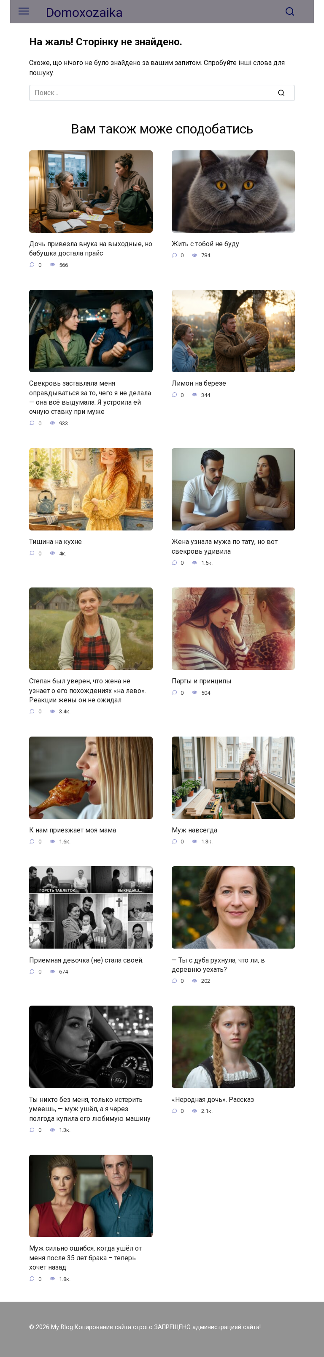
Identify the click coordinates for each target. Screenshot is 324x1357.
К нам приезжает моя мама (72, 830)
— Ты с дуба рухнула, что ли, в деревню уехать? (218, 964)
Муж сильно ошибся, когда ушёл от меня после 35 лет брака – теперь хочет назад (85, 1257)
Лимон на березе (199, 383)
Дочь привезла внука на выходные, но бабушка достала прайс (90, 248)
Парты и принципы (202, 681)
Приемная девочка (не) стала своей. (86, 960)
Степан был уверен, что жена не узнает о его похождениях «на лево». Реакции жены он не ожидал (87, 690)
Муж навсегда (194, 830)
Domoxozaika (84, 12)
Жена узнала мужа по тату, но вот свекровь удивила (225, 546)
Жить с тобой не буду (205, 244)
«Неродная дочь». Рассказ (213, 1099)
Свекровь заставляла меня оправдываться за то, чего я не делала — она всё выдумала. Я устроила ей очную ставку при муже (90, 397)
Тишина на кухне (55, 542)
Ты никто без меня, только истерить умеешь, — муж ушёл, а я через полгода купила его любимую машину (90, 1108)
